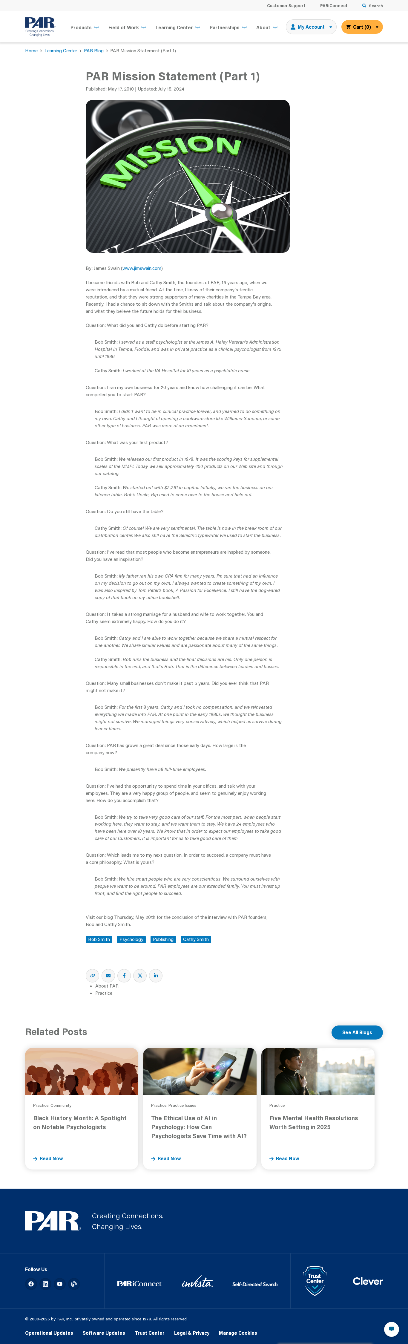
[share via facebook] (124, 975)
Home (31, 50)
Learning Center (61, 50)
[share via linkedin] (155, 975)
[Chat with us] (391, 1329)
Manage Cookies (238, 1333)
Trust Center (150, 1333)
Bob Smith (99, 939)
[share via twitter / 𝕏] (140, 975)
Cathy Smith (196, 939)
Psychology (131, 939)
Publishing (163, 939)
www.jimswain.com (141, 268)
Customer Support (286, 6)
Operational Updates (49, 1333)
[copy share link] (92, 975)
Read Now (51, 1158)
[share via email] (108, 975)
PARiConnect (334, 6)
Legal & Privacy (191, 1333)
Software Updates (104, 1333)
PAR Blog (94, 50)
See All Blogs (357, 1032)
